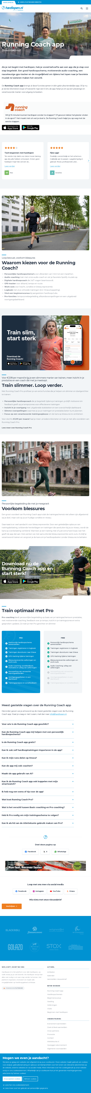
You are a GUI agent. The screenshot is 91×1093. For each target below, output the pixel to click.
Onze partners (53, 1031)
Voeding (50, 1002)
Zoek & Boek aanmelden (57, 1027)
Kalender (50, 976)
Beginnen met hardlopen (57, 1012)
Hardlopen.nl (8, 2)
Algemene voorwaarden (56, 1049)
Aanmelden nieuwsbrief (57, 979)
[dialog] (45, 1073)
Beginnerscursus (54, 998)
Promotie (51, 1034)
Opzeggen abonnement (57, 1045)
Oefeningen (52, 1005)
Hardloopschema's (54, 994)
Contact (50, 1038)
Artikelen (51, 972)
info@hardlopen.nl (58, 714)
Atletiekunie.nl (53, 1042)
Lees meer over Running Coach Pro (17, 428)
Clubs (49, 1009)
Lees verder (10, 166)
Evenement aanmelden (56, 1024)
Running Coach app (55, 991)
